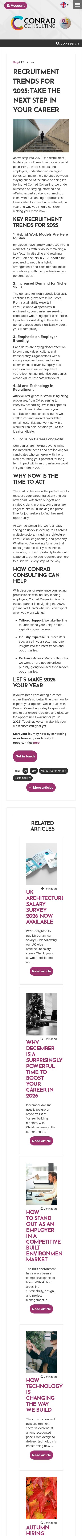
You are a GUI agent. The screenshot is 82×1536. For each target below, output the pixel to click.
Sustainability (23, 778)
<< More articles (41, 787)
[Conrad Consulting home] (33, 24)
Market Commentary (53, 770)
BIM (34, 770)
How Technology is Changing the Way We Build (44, 1395)
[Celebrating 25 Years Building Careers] (65, 24)
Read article (41, 971)
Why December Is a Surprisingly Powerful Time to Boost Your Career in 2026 (44, 1069)
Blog (16, 62)
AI (25, 770)
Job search (69, 43)
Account (17, 5)
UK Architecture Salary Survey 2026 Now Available (45, 907)
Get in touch (25, 756)
